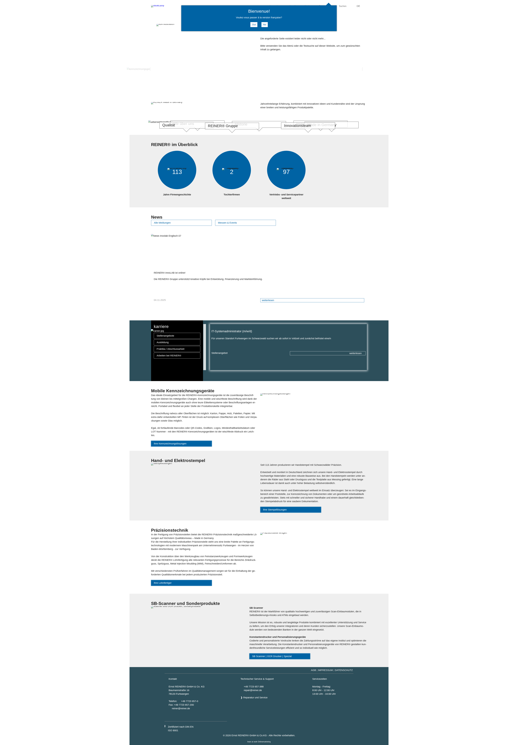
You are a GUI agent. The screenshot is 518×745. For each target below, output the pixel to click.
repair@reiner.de (253, 690)
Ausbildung (163, 342)
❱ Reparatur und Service (254, 697)
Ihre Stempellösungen (275, 509)
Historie (241, 124)
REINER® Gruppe (223, 126)
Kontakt (173, 679)
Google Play (193, 717)
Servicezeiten (319, 679)
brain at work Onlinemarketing (259, 742)
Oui (254, 24)
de (358, 6)
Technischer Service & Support (257, 679)
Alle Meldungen (162, 222)
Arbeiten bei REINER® (169, 355)
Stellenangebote (165, 335)
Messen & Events (227, 222)
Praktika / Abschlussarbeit (170, 349)
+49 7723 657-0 (189, 701)
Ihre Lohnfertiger (163, 583)
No (264, 24)
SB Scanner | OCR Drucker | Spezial (272, 656)
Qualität (168, 125)
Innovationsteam (297, 126)
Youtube (207, 718)
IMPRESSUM (325, 670)
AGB (313, 670)
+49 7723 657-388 (254, 686)
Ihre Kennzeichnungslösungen (170, 443)
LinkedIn (222, 717)
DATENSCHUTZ (344, 670)
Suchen (342, 6)
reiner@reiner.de (181, 708)
